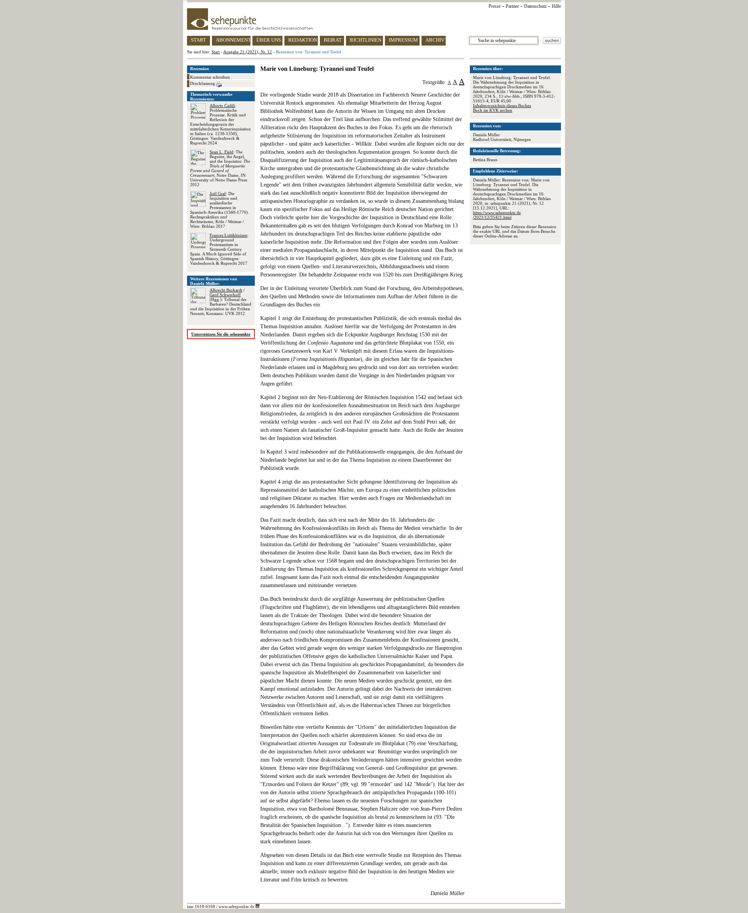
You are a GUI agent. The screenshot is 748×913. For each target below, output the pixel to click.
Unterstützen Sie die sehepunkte (221, 334)
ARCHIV (435, 40)
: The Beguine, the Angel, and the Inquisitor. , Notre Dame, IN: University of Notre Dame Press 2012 (220, 168)
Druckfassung (203, 83)
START (198, 40)
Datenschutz (535, 6)
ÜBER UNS (268, 40)
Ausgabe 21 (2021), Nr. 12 (247, 51)
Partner (512, 6)
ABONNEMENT (233, 40)
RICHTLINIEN (365, 40)
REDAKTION (302, 40)
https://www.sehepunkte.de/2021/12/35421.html (497, 215)
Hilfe (556, 6)
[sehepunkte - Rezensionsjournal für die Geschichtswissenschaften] (374, 19)
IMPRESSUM (403, 40)
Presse (495, 6)
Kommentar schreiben (210, 77)
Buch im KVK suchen (492, 110)
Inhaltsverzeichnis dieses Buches (502, 105)
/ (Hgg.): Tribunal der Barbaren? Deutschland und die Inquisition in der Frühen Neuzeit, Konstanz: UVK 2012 (220, 302)
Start (216, 51)
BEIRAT (333, 40)
